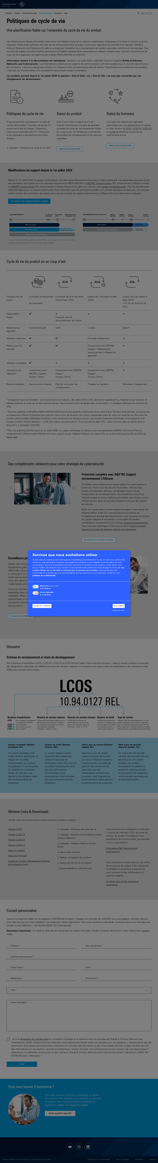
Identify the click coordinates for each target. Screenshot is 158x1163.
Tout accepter (118, 606)
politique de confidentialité (44, 575)
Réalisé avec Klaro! (119, 610)
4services (45, 595)
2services (45, 589)
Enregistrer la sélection (42, 606)
